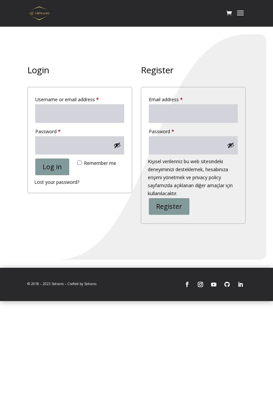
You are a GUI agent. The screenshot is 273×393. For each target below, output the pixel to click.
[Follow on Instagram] (200, 284)
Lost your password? (56, 182)
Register (169, 206)
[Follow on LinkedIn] (240, 284)
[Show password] (117, 145)
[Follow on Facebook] (187, 284)
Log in (52, 166)
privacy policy (206, 177)
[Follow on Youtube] (213, 284)
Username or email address (76, 99)
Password (57, 131)
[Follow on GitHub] (227, 284)
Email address (175, 99)
